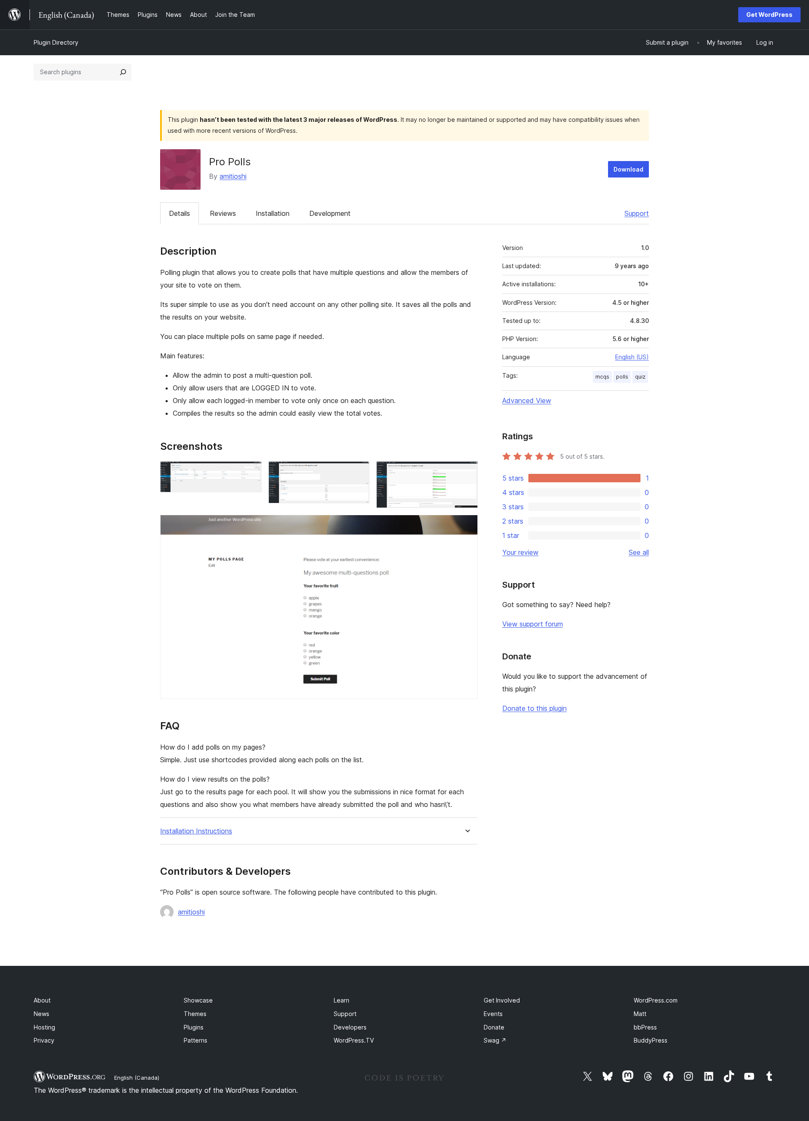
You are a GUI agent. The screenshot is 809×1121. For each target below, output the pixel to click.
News (41, 1013)
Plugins (194, 1027)
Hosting (44, 1027)
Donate (494, 1027)
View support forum (532, 624)
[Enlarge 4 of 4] (466, 526)
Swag (495, 1040)
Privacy (44, 1040)
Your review (520, 552)
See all (639, 552)
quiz (640, 377)
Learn (341, 1000)
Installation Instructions (196, 831)
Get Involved (502, 1000)
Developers (350, 1027)
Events (493, 1013)
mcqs (602, 377)
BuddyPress (650, 1040)
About (42, 1000)
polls (622, 377)
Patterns (195, 1040)
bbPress (645, 1027)
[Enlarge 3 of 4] (466, 472)
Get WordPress (769, 14)
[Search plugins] (123, 72)
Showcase (198, 1000)
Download (628, 169)
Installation (272, 213)
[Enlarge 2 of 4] (358, 472)
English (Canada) (136, 1077)
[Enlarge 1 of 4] (250, 472)
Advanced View (526, 400)
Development (330, 213)
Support (636, 213)
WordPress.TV (354, 1040)
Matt (640, 1013)
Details (179, 213)
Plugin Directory (56, 42)
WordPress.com (656, 1000)
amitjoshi (233, 176)
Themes (195, 1013)
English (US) (632, 356)
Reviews (223, 213)
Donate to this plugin (534, 708)
